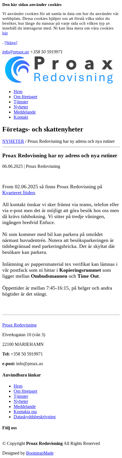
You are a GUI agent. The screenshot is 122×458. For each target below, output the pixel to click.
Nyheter (21, 106)
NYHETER (13, 141)
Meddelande (25, 112)
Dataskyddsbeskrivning (35, 416)
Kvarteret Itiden (18, 192)
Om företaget (25, 96)
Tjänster (21, 101)
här (5, 33)
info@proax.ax (15, 51)
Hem (18, 91)
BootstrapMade (40, 453)
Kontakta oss (25, 411)
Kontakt (21, 117)
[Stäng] (11, 42)
